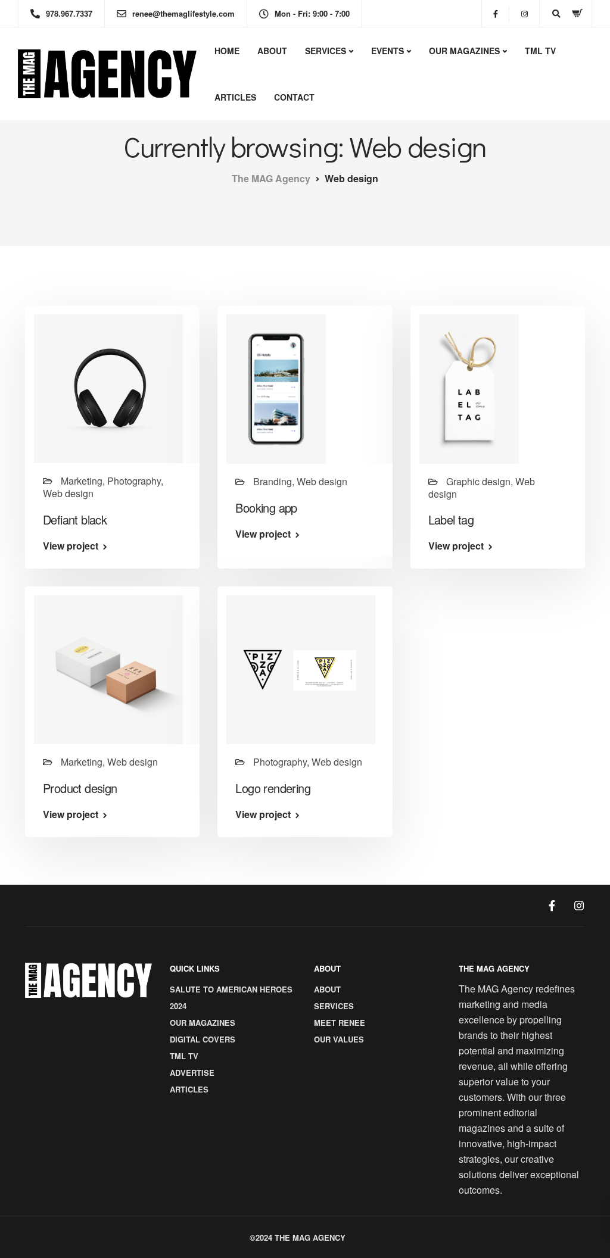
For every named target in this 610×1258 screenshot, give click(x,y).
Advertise (192, 1072)
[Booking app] (276, 388)
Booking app (266, 507)
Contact (294, 97)
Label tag (451, 519)
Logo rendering (272, 788)
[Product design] (108, 669)
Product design (80, 788)
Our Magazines (464, 51)
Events (387, 51)
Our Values (339, 1039)
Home (226, 51)
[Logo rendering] (300, 669)
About (272, 51)
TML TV (540, 51)
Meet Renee (339, 1022)
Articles (235, 97)
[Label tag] (469, 388)
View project (70, 546)
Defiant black (75, 519)
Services (325, 51)
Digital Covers (202, 1039)
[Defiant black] (108, 388)
